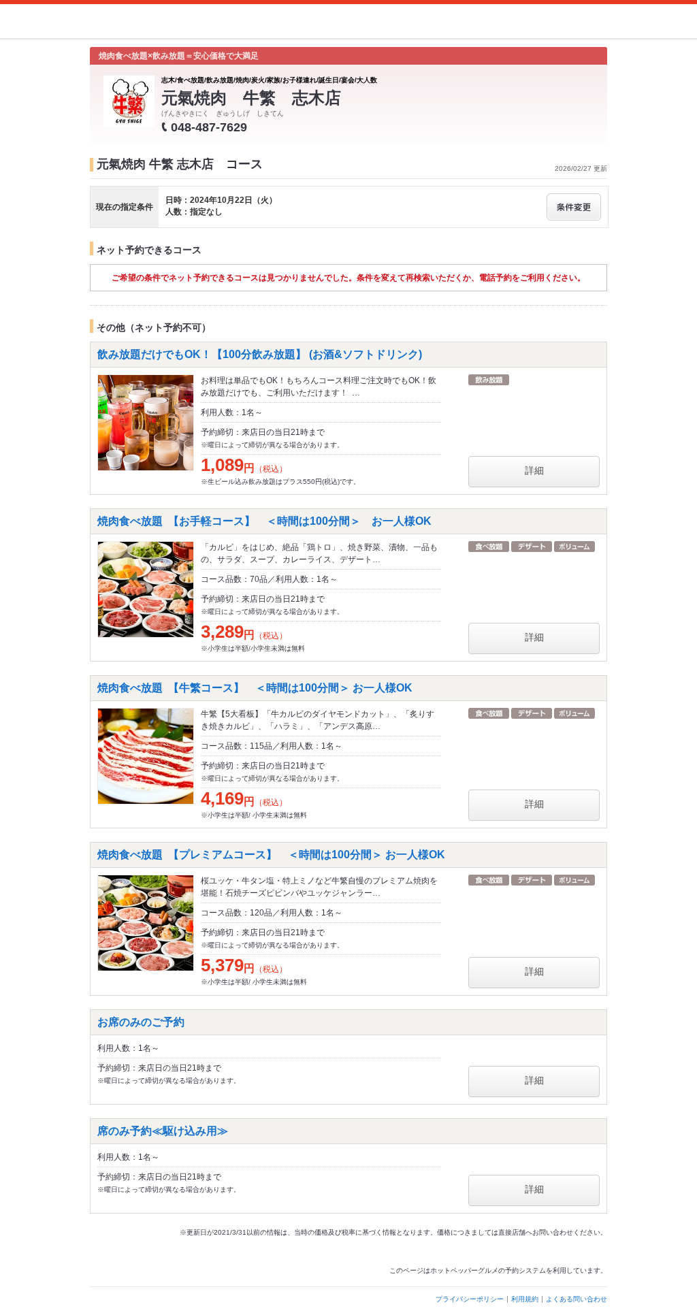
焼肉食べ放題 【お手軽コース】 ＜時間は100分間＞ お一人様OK (264, 521)
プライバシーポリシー (470, 1299)
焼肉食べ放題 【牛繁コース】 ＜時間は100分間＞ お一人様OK (254, 688)
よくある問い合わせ (576, 1299)
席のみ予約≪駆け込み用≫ (162, 1131)
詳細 (534, 470)
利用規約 (524, 1299)
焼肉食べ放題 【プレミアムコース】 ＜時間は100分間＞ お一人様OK (271, 854)
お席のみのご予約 (140, 1022)
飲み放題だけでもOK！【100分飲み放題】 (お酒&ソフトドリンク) (265, 354)
